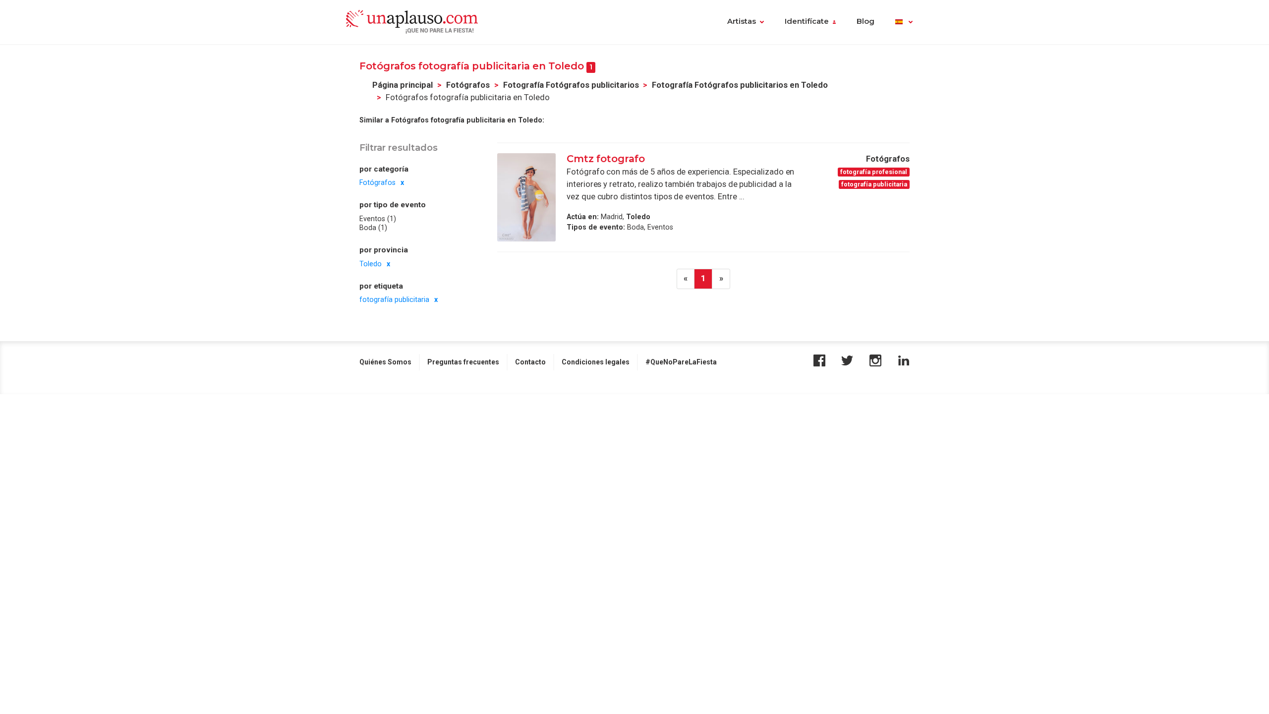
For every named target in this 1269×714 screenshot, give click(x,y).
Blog (865, 21)
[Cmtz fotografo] (526, 197)
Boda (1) (373, 228)
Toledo (370, 264)
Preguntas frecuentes (463, 362)
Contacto (530, 362)
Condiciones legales (596, 362)
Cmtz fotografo (606, 159)
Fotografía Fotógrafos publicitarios (571, 85)
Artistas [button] (741, 21)
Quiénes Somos (385, 362)
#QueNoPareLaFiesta (681, 362)
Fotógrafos (468, 85)
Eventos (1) (377, 219)
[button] (904, 22)
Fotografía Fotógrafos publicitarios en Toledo (740, 85)
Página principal (402, 85)
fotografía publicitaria (394, 299)
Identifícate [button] (807, 21)
